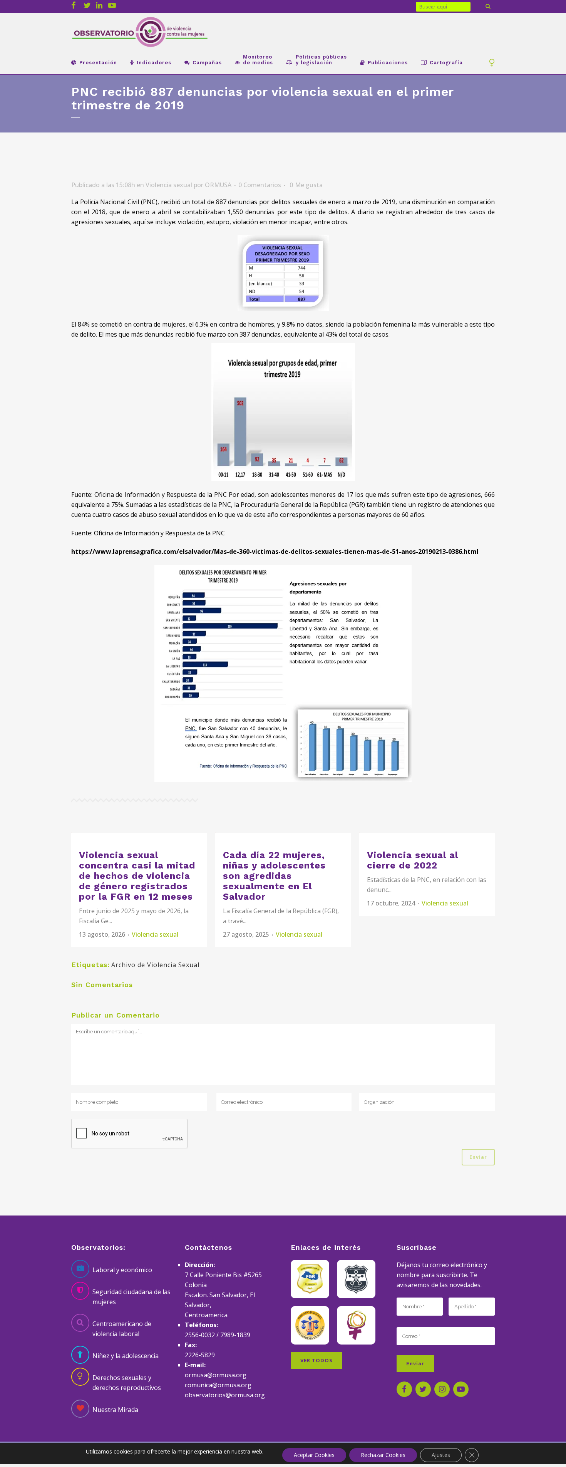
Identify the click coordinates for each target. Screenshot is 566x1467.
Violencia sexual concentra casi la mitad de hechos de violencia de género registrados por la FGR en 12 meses (137, 876)
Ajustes (441, 1455)
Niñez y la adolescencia (125, 1355)
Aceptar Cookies (314, 1455)
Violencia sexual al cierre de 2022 (412, 860)
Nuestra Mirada (115, 1409)
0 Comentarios (259, 185)
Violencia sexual (169, 185)
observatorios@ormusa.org (225, 1395)
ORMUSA (218, 185)
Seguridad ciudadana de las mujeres (131, 1297)
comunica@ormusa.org (218, 1385)
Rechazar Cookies (383, 1455)
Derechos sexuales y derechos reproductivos (126, 1382)
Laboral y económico (122, 1270)
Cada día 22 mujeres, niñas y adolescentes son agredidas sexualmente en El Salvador (274, 876)
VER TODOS (316, 1360)
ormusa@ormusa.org (215, 1375)
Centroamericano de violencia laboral (121, 1328)
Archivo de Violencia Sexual (155, 965)
